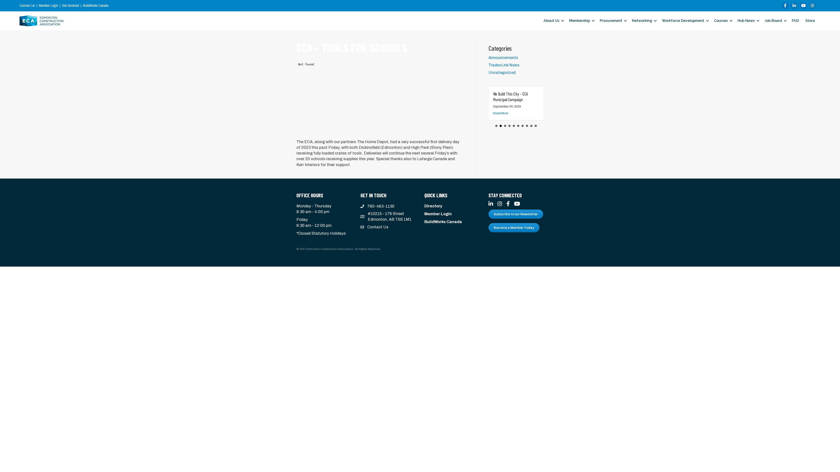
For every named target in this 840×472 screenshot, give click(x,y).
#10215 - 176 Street (386, 214)
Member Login (48, 5)
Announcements (503, 58)
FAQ (795, 21)
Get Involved (70, 5)
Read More (500, 113)
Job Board (773, 21)
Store (810, 21)
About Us (551, 21)
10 (536, 126)
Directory (433, 206)
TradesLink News (504, 65)
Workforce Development (683, 21)
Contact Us (27, 5)
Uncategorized (502, 72)
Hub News (746, 21)
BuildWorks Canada (95, 5)
